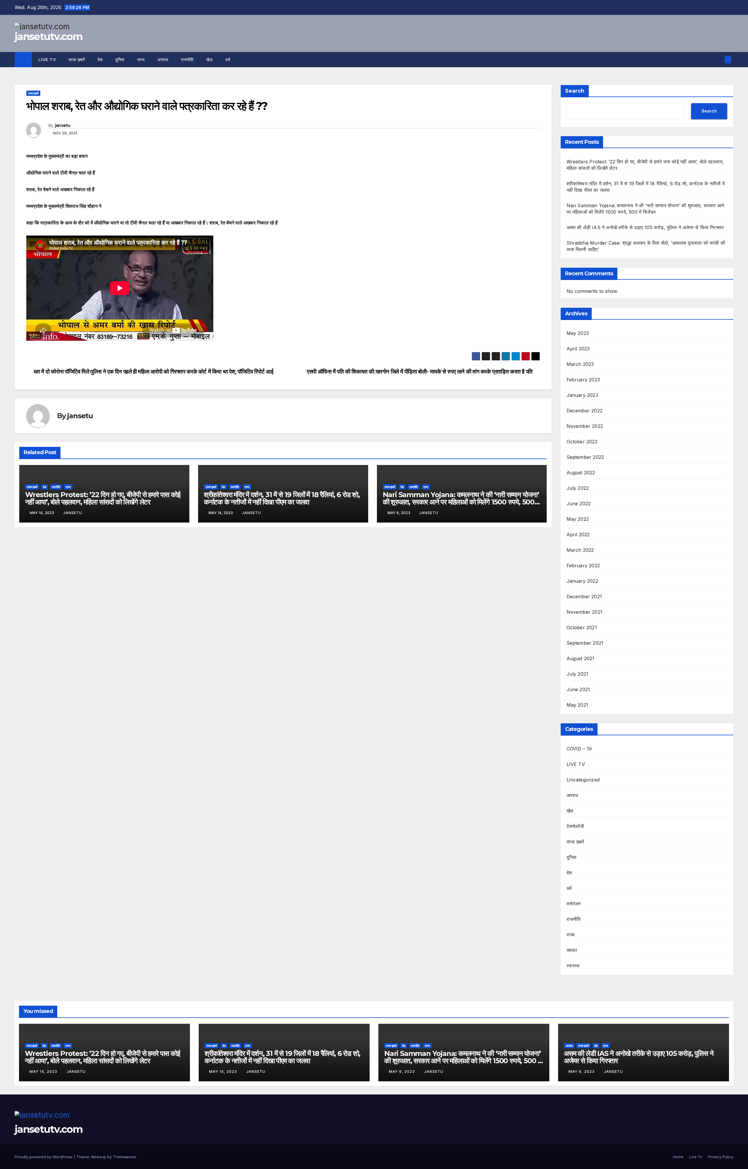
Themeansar (124, 1156)
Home (678, 1156)
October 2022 (582, 442)
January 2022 (582, 581)
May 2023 (578, 333)
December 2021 (584, 596)
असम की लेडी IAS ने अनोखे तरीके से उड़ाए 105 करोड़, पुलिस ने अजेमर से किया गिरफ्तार (645, 227)
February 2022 (583, 565)
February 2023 (583, 380)
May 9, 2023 (402, 1071)
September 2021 (585, 643)
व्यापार (572, 950)
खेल (209, 59)
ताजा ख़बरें (77, 59)
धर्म (227, 59)
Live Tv (47, 59)
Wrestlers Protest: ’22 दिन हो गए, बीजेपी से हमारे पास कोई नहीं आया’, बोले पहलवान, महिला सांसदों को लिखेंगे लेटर (102, 498)
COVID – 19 (579, 749)
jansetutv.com (48, 36)
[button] (718, 60)
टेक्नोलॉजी (575, 826)
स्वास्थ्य (573, 966)
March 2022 (580, 550)
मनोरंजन (574, 904)
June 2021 (578, 689)
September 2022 (585, 457)
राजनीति (187, 59)
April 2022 (578, 534)
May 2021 (577, 705)
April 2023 (578, 349)
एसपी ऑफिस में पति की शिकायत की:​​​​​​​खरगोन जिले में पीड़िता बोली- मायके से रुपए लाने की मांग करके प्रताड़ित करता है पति (420, 371)
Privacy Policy (720, 1156)
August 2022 (581, 472)
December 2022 (585, 411)
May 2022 (578, 519)
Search (574, 91)
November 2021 (585, 612)
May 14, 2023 (44, 1071)
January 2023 (582, 395)
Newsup (98, 1156)
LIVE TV (576, 764)
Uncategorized (583, 780)
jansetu (62, 125)
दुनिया (119, 59)
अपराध (162, 59)
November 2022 (585, 426)
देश (100, 59)
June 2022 (579, 503)
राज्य (141, 59)
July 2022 (578, 488)
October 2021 (582, 627)
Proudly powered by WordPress (44, 1156)
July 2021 (577, 674)
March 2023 (580, 364)
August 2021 (581, 658)
